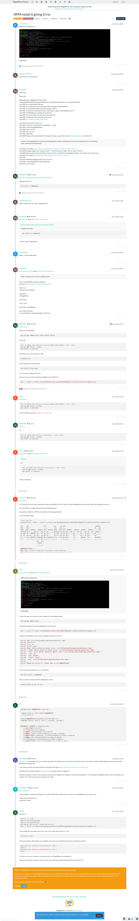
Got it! (99, 916)
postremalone (23, 24)
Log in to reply (121, 18)
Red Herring (45, 771)
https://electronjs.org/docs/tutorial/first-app (74, 767)
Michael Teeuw (77, 910)
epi (20, 704)
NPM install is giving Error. (40, 219)
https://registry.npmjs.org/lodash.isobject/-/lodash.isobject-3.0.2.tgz (55, 149)
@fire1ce (31, 423)
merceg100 (22, 89)
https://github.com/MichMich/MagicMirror (38, 284)
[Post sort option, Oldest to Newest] (112, 18)
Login (24, 886)
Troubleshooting (28, 18)
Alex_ (20, 569)
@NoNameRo (32, 216)
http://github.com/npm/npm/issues (37, 119)
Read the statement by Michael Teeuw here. (69, 9)
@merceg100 (32, 174)
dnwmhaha (22, 498)
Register (17, 886)
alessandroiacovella (25, 74)
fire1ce (21, 396)
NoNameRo (22, 174)
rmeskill (21, 811)
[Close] (124, 870)
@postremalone (34, 788)
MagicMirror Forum (20, 2)
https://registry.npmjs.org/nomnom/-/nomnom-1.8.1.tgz (50, 155)
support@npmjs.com (76, 136)
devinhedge (22, 758)
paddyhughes (23, 788)
